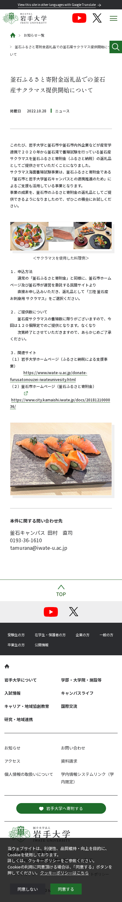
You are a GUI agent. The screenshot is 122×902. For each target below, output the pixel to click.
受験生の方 (16, 634)
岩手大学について (20, 680)
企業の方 (82, 634)
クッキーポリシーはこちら (64, 873)
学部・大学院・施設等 (81, 680)
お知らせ (12, 748)
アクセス (12, 761)
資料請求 (69, 761)
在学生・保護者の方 (50, 634)
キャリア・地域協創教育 (26, 706)
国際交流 (69, 706)
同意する (66, 889)
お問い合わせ (73, 748)
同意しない (28, 889)
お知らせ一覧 (34, 35)
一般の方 (106, 634)
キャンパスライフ (77, 693)
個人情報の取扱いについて (28, 774)
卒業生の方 (16, 644)
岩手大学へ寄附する (64, 808)
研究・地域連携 (18, 719)
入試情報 (12, 693)
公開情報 (41, 644)
